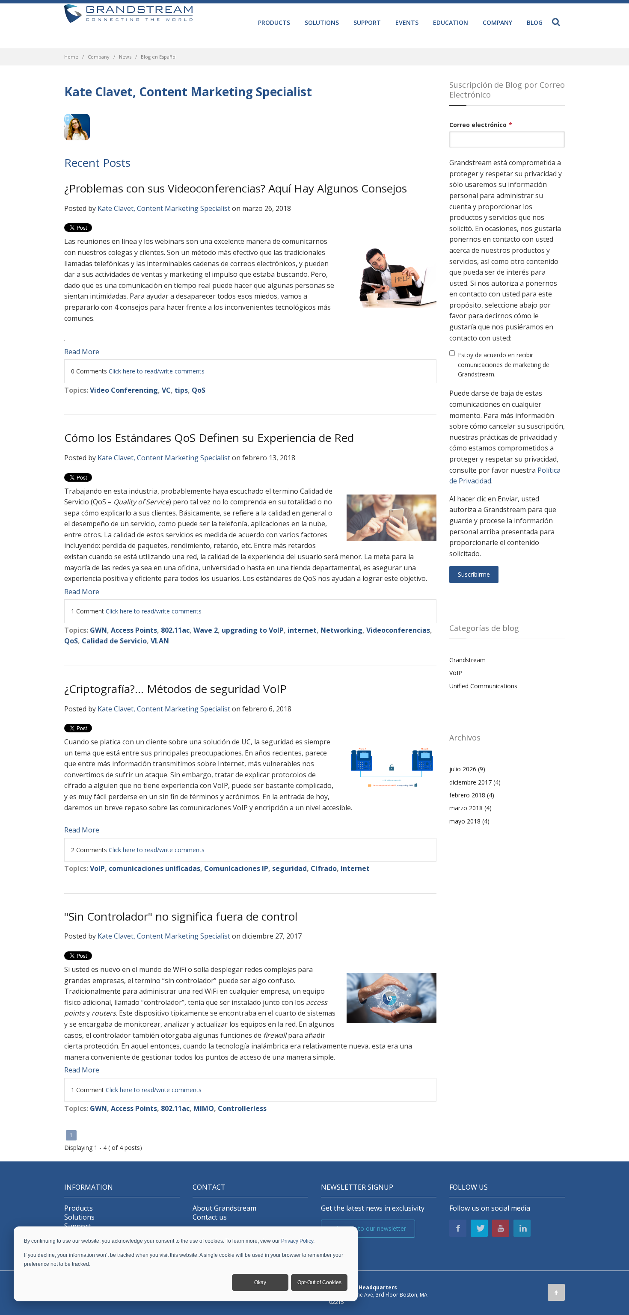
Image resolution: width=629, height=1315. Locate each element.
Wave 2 (205, 630)
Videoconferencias (398, 630)
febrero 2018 (471, 795)
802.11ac (175, 630)
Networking (341, 630)
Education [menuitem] (450, 22)
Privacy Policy (297, 1241)
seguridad (289, 868)
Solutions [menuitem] (322, 22)
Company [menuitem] (497, 22)
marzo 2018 (470, 808)
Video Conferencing (124, 390)
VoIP (97, 868)
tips (181, 390)
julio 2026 (467, 769)
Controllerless (242, 1108)
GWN (98, 630)
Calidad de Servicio (114, 641)
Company (99, 56)
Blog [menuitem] (535, 22)
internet (302, 630)
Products (78, 1208)
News (125, 56)
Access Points (134, 630)
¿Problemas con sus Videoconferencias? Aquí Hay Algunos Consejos (235, 188)
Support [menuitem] (367, 22)
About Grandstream (224, 1208)
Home (71, 56)
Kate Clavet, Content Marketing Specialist (164, 208)
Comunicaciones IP (236, 868)
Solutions (79, 1217)
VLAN (160, 641)
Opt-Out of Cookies (319, 1282)
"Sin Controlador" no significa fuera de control (180, 916)
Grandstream (467, 660)
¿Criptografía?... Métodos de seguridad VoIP (175, 688)
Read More (81, 351)
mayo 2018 (469, 821)
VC (166, 390)
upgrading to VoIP (253, 630)
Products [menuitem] (274, 22)
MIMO (203, 1108)
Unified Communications (483, 686)
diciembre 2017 (475, 782)
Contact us (210, 1217)
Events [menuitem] (406, 22)
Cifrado (324, 868)
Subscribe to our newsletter (368, 1228)
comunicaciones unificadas (154, 868)
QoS (198, 390)
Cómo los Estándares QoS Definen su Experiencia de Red (209, 437)
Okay (260, 1282)
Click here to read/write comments (157, 371)
